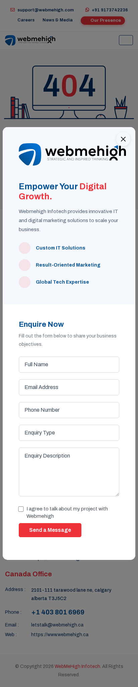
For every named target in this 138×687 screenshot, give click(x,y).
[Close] (123, 139)
